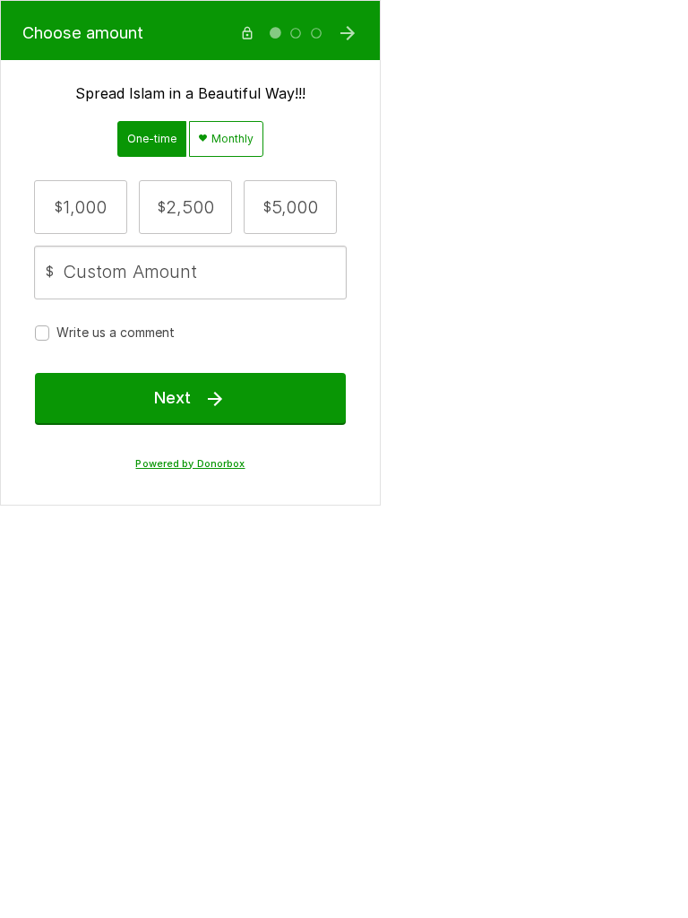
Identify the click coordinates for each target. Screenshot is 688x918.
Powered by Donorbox (190, 464)
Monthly (231, 138)
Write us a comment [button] (115, 332)
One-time (151, 138)
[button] (80, 207)
